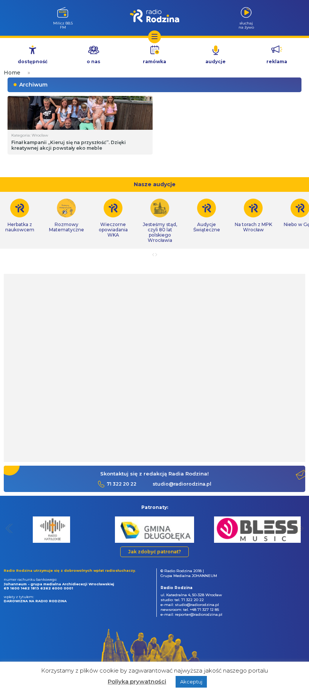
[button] (9, 528)
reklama (276, 61)
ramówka (154, 61)
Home (12, 72)
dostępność (32, 61)
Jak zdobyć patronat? (154, 551)
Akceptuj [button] (191, 682)
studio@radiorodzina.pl (182, 484)
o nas (93, 61)
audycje (215, 61)
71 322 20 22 (121, 484)
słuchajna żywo (246, 25)
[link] (66, 215)
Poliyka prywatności (137, 681)
